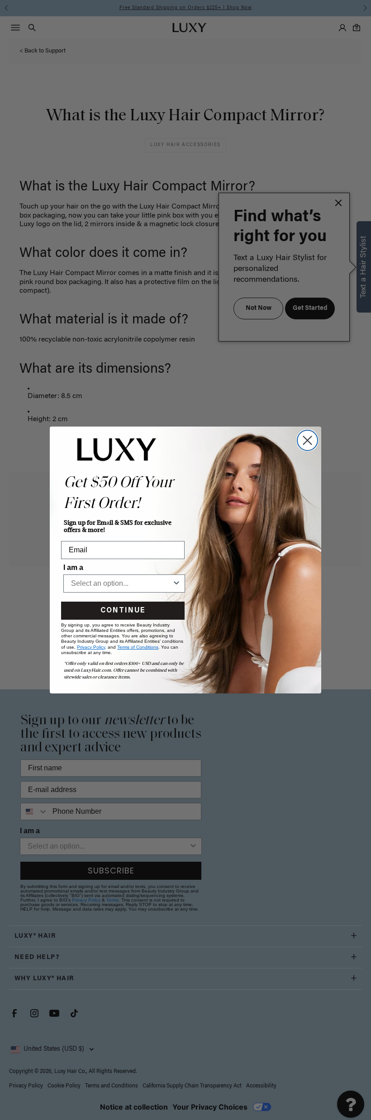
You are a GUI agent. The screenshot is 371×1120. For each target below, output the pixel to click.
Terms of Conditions (137, 647)
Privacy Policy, (91, 647)
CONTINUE (122, 610)
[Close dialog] (307, 440)
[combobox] (121, 583)
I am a (73, 567)
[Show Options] (176, 583)
